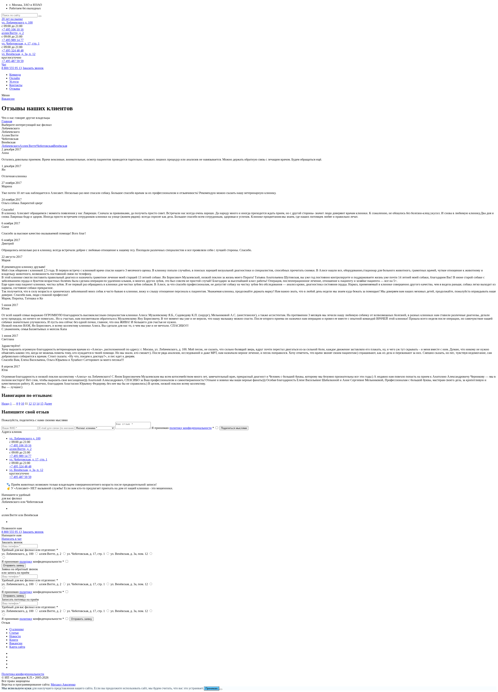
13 (34, 403)
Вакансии (8, 98)
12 (30, 403)
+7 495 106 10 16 (13, 29)
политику (25, 561)
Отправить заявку (13, 565)
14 (37, 403)
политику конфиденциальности (190, 428)
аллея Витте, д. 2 (13, 33)
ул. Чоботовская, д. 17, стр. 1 (20, 43)
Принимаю (211, 688)
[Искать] (39, 16)
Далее (48, 403)
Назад (5, 403)
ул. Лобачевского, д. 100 (18, 553)
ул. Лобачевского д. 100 (17, 22)
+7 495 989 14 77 (13, 40)
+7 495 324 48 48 (13, 50)
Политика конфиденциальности (23, 674)
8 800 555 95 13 (12, 68)
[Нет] (220, 689)
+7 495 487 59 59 (13, 61)
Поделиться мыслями (234, 428)
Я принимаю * (183, 428)
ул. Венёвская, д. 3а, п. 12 (18, 54)
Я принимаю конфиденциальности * (33, 561)
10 (22, 403)
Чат (4, 64)
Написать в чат (12, 538)
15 (41, 403)
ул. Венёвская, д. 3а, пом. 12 (129, 553)
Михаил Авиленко (63, 684)
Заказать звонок (33, 68)
